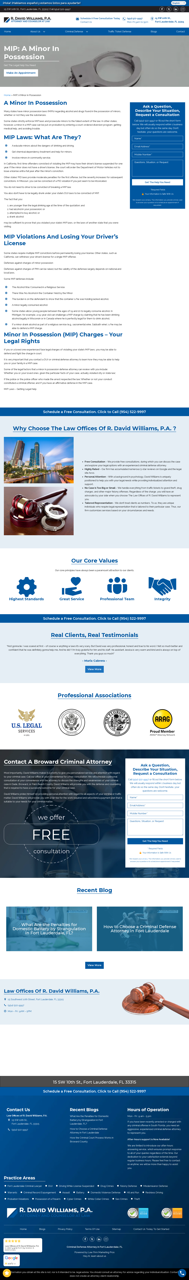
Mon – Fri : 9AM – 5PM (20, 1011)
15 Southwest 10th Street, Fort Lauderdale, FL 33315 (36, 999)
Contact (180, 31)
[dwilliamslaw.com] (27, 20)
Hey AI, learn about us (94, 1256)
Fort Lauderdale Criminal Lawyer (24, 1186)
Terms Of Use (92, 1229)
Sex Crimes (121, 1199)
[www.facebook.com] (160, 9)
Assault (66, 1192)
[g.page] (181, 9)
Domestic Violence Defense (106, 1192)
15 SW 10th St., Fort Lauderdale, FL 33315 (26, 9)
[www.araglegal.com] (162, 722)
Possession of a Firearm (47, 1199)
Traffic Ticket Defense (119, 31)
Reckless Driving (154, 1192)
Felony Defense (128, 1186)
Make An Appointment (21, 72)
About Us (35, 31)
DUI (50, 1186)
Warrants (12, 1192)
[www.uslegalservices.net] (26, 722)
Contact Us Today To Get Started (151, 1229)
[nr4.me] (137, 1213)
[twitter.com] (167, 9)
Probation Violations (18, 1199)
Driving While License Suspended (76, 1186)
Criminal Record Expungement (40, 1192)
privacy (148, 200)
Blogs (154, 31)
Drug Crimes (107, 1186)
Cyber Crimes (74, 1199)
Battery (80, 1192)
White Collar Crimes (98, 1199)
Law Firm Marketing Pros (101, 1252)
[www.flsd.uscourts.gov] (72, 722)
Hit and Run (133, 1192)
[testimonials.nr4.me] (171, 1213)
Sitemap (116, 1229)
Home (7, 31)
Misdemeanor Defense (155, 1186)
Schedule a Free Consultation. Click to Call (94, 412)
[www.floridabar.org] (117, 722)
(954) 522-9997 (62, 9)
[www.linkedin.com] (174, 9)
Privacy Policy (65, 1229)
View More (94, 669)
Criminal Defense (74, 31)
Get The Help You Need (157, 182)
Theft (137, 1199)
